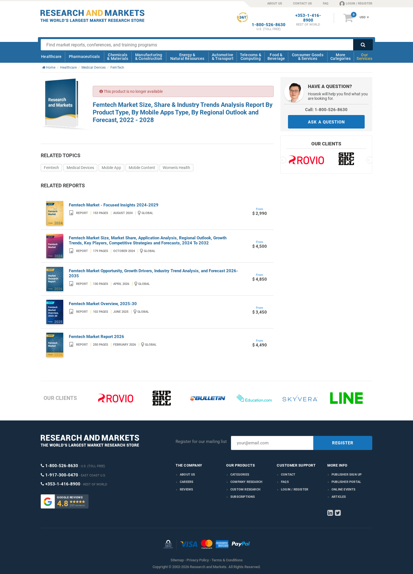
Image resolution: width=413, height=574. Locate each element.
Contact (288, 474)
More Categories (340, 57)
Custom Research (245, 489)
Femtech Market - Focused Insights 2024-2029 (113, 205)
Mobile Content (142, 167)
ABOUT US (274, 3)
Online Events (344, 489)
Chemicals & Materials (117, 57)
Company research (246, 482)
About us (187, 474)
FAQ (325, 3)
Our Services (364, 57)
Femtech (51, 167)
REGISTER (342, 442)
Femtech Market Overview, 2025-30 (103, 303)
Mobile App (111, 167)
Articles (339, 497)
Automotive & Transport (222, 57)
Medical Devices (80, 167)
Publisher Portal (346, 482)
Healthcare (51, 56)
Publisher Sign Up (347, 474)
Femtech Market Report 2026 (96, 336)
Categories (239, 474)
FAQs (285, 482)
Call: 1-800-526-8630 (326, 109)
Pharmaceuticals (84, 56)
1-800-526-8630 (268, 24)
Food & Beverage (276, 57)
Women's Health (176, 167)
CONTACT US (302, 3)
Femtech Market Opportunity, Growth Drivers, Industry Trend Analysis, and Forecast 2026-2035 (153, 273)
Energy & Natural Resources (187, 57)
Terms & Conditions (227, 560)
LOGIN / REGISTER (359, 3)
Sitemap (177, 560)
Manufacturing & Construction (148, 57)
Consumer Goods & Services (307, 57)
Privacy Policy (198, 560)
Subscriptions (242, 497)
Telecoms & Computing (250, 57)
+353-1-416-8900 (308, 18)
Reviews (186, 489)
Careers (186, 482)
